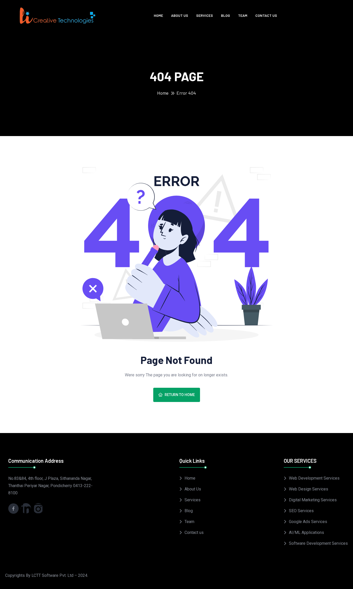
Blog (225, 15)
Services (204, 15)
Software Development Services (318, 543)
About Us (179, 15)
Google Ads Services (308, 521)
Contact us (266, 15)
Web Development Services (314, 478)
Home (158, 15)
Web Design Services (308, 489)
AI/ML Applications (306, 532)
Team (242, 15)
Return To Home (180, 395)
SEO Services (301, 510)
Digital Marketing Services (313, 499)
